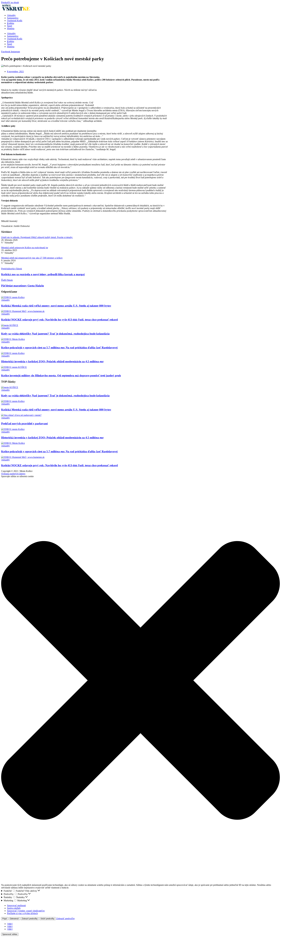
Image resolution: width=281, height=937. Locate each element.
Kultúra (10, 23)
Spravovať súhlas (9, 934)
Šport (9, 26)
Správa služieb (13, 908)
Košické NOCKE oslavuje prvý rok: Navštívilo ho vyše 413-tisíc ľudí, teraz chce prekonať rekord (59, 319)
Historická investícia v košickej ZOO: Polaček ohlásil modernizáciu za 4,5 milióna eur (52, 361)
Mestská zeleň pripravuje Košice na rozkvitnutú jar (24, 247)
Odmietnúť (14, 919)
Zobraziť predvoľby (30, 919)
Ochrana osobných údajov (13, 473)
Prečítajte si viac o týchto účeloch (22, 913)
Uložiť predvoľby (47, 919)
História (10, 28)
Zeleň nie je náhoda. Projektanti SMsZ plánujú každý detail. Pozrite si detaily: (37, 237)
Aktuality (11, 15)
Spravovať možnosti (16, 905)
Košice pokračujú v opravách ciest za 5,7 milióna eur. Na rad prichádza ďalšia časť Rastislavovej (59, 347)
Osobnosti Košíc (14, 20)
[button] (140, 681)
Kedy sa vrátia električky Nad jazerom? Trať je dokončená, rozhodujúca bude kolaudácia (55, 333)
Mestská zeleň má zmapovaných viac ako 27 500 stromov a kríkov (32, 258)
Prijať (4, 919)
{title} (10, 924)
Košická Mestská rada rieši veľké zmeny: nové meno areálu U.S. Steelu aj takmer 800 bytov (56, 305)
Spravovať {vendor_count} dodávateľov (26, 910)
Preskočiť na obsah (10, 2)
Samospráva (12, 18)
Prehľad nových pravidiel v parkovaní (24, 423)
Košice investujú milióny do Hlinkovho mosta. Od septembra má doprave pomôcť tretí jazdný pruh (61, 375)
